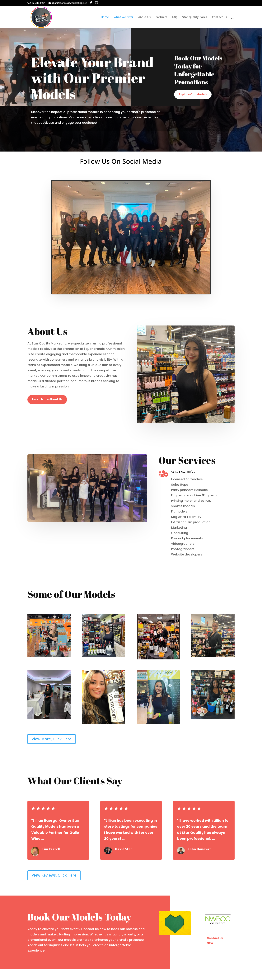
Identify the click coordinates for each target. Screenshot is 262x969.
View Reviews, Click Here (54, 875)
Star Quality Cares (194, 17)
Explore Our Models (193, 94)
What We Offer (123, 17)
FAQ (174, 17)
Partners (161, 17)
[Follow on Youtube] (204, 171)
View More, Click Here (51, 739)
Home (105, 17)
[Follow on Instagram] (204, 165)
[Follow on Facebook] (204, 159)
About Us (144, 17)
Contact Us (219, 17)
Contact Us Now (215, 940)
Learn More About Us (47, 399)
